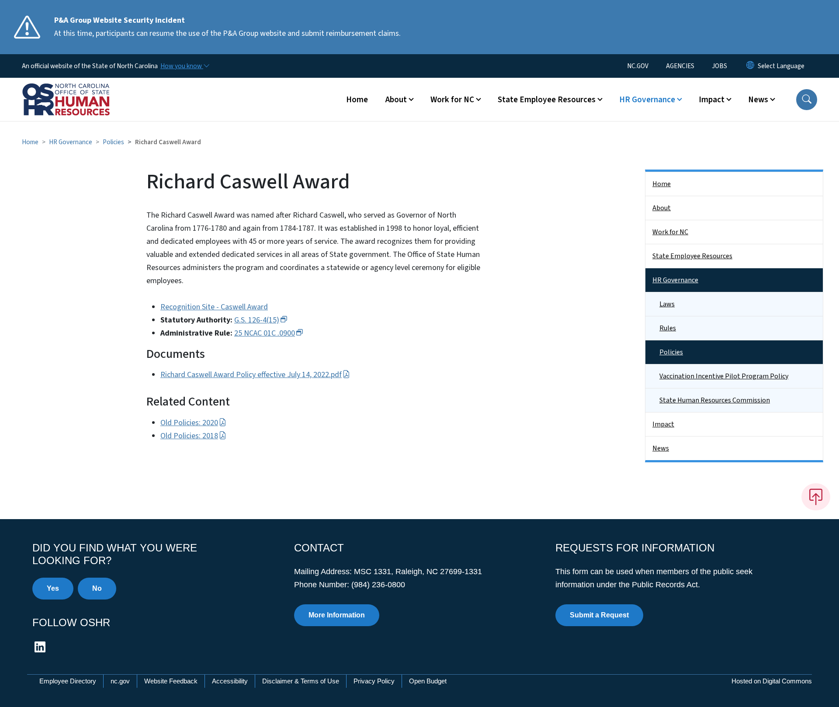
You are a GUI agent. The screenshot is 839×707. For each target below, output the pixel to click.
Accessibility (230, 681)
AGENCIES (680, 66)
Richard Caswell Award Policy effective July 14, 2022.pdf (251, 374)
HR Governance (70, 142)
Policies (113, 142)
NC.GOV (637, 66)
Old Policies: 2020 (189, 422)
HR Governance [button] (647, 100)
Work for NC (670, 232)
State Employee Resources (692, 256)
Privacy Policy (374, 681)
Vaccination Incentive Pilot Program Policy (723, 376)
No (97, 588)
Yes (53, 588)
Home (357, 100)
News (660, 448)
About (661, 208)
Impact (663, 424)
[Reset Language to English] (750, 66)
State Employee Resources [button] (547, 100)
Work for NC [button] (452, 100)
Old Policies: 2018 (189, 435)
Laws (667, 304)
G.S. (256, 320)
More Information (337, 615)
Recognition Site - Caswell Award (214, 307)
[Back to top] (815, 496)
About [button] (396, 100)
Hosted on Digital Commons (772, 681)
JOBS (719, 66)
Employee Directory (67, 681)
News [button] (758, 100)
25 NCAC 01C (264, 333)
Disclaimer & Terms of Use (300, 681)
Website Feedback (171, 681)
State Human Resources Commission (714, 400)
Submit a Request (599, 615)
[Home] (76, 89)
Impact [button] (712, 100)
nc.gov (120, 681)
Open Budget (428, 681)
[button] (806, 99)
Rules (667, 328)
